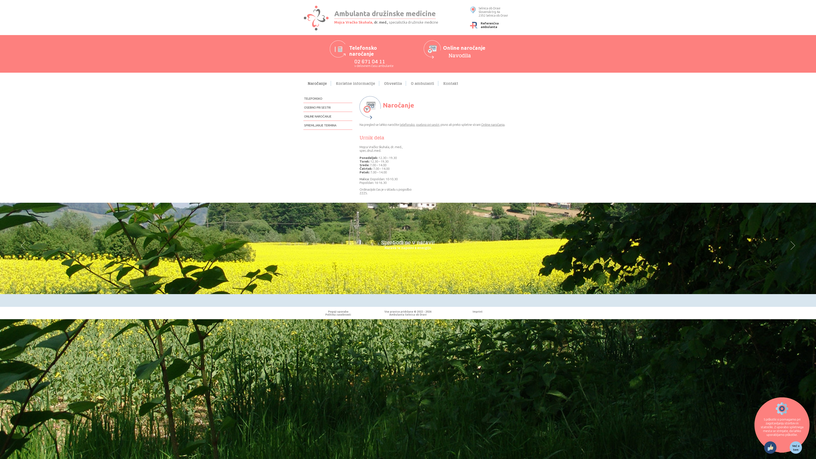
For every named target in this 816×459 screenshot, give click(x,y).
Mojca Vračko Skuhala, (353, 22)
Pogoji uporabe (338, 311)
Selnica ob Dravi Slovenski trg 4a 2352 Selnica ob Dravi (493, 11)
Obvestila (393, 83)
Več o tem (796, 447)
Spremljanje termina (320, 125)
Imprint (478, 311)
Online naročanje (318, 116)
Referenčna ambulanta (490, 25)
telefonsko (407, 124)
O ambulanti (422, 83)
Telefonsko (313, 98)
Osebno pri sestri (317, 107)
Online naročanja (492, 124)
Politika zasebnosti (338, 314)
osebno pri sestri (427, 124)
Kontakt (450, 83)
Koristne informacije (355, 83)
